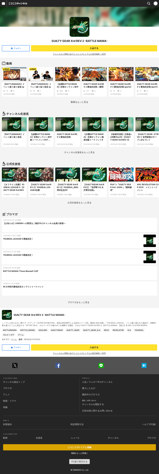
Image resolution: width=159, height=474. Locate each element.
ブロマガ (7, 388)
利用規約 (7, 424)
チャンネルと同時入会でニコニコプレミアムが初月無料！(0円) (79, 54)
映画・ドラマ (9, 400)
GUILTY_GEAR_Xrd (91, 330)
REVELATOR (118, 330)
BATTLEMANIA (10, 330)
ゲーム (21, 335)
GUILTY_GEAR (72, 330)
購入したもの (88, 388)
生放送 (39, 437)
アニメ (6, 394)
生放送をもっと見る (79, 152)
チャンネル (113, 437)
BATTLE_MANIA (27, 330)
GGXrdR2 (43, 330)
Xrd (129, 330)
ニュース (75, 437)
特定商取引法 (77, 424)
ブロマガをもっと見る (78, 302)
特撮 (5, 407)
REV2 (106, 330)
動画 (5, 437)
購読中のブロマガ (91, 394)
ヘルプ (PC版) (149, 424)
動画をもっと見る (79, 102)
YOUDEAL (139, 330)
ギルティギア (8, 335)
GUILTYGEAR (57, 330)
